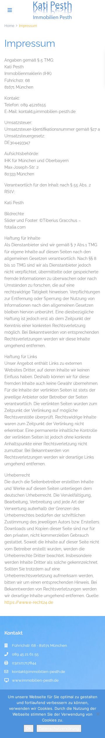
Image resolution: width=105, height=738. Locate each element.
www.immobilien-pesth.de (35, 680)
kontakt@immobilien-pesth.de (38, 671)
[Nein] (98, 714)
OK (28, 728)
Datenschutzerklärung (59, 728)
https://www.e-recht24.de (28, 602)
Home (9, 26)
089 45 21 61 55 (25, 654)
